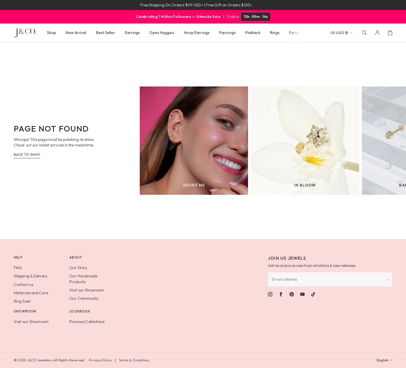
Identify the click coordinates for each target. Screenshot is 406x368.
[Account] (377, 32)
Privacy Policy (100, 360)
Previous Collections (86, 321)
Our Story (78, 267)
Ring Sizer (22, 301)
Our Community (83, 298)
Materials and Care (31, 292)
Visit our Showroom (86, 290)
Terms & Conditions (134, 360)
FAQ (18, 267)
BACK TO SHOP (27, 155)
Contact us (23, 284)
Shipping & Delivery (30, 276)
